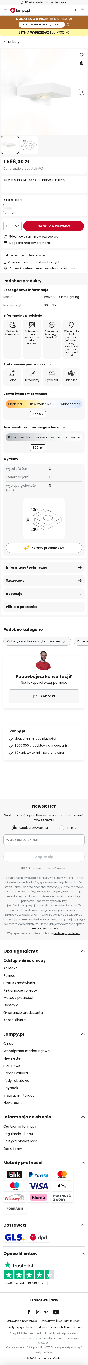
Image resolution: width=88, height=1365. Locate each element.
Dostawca (14, 1225)
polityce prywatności (66, 933)
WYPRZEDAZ (41, 24)
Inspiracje (11, 1095)
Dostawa (10, 1005)
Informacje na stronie (27, 1117)
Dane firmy (12, 1148)
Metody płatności (18, 997)
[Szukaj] (75, 10)
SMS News (11, 1065)
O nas (8, 1043)
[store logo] (22, 10)
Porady (28, 1095)
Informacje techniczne (26, 567)
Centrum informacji (19, 1126)
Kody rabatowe (16, 1080)
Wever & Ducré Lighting (61, 297)
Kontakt (10, 968)
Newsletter (12, 1058)
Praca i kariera (15, 1073)
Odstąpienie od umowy (24, 960)
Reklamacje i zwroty (20, 990)
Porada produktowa (47, 547)
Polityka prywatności (20, 1141)
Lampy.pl (13, 1034)
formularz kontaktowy (44, 928)
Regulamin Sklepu (18, 1133)
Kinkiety (13, 42)
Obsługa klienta (21, 951)
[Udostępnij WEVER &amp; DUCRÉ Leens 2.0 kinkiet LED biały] (81, 63)
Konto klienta (14, 1019)
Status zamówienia (19, 982)
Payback (10, 1087)
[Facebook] (31, 1312)
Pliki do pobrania (21, 606)
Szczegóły (15, 580)
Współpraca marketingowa (26, 1050)
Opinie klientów (20, 1254)
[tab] (44, 985)
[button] (10, 145)
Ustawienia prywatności (22, 1321)
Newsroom (12, 1102)
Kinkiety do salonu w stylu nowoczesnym (37, 641)
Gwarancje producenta (23, 1012)
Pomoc (9, 975)
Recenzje (14, 593)
